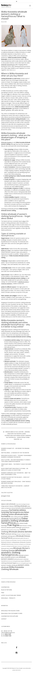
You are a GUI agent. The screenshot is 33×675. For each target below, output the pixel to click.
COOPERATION (5, 587)
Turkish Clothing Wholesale (13, 530)
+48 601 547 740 (7, 631)
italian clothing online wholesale (15, 513)
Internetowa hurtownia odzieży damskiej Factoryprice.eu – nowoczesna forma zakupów (18, 437)
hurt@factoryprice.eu (9, 632)
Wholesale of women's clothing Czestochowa (21, 540)
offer (8, 94)
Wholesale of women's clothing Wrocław (21, 546)
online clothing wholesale (16, 516)
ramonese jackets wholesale (13, 527)
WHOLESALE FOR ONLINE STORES (10, 610)
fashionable (10, 419)
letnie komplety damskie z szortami (19, 368)
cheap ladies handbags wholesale (23, 504)
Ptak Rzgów (13, 525)
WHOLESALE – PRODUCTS (8, 598)
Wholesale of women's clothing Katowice (10, 542)
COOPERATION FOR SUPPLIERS (9, 616)
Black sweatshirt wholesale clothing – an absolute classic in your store (14, 469)
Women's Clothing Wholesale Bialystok (16, 561)
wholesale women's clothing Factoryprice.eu (13, 552)
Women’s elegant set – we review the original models (15, 449)
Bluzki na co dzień (5, 250)
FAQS (2, 592)
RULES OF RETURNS (6, 590)
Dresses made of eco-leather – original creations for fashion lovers (17, 432)
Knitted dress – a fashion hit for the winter (15, 452)
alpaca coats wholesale (8, 504)
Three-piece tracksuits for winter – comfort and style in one (15, 486)
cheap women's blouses (7, 506)
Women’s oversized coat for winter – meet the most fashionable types (15, 473)
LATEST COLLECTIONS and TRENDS (11, 595)
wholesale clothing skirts (8, 536)
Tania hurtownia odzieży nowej (12, 529)
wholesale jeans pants (18, 538)
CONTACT (4, 619)
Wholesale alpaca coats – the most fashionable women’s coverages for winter (16, 456)
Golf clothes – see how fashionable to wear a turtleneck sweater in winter (15, 460)
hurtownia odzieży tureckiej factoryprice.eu (13, 511)
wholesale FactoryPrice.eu (8, 64)
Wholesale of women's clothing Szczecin (17, 544)
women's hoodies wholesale (9, 565)
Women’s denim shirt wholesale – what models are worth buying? (16, 482)
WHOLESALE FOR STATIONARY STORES (11, 613)
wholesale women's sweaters (13, 558)
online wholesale (5, 415)
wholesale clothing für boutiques (23, 534)
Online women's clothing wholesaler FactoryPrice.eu (15, 520)
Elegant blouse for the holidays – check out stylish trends (15, 478)
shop (24, 221)
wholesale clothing (10, 534)
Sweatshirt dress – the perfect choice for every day (16, 464)
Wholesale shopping (6, 142)
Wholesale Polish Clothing (7, 548)
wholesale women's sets (11, 557)
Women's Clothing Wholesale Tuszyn (24, 563)
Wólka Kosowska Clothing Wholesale (12, 568)
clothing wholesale (20, 506)
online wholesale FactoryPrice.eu (14, 517)
